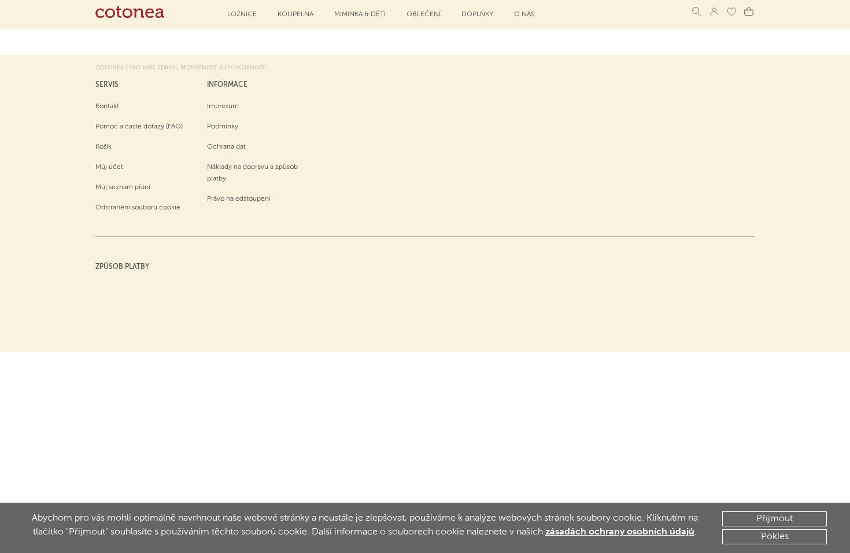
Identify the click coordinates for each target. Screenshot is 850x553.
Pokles (775, 536)
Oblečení (423, 14)
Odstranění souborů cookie (137, 207)
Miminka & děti (360, 14)
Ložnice (242, 14)
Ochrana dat (226, 146)
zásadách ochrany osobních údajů (619, 532)
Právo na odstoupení (239, 199)
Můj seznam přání (122, 187)
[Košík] (749, 11)
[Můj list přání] (731, 11)
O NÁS (524, 14)
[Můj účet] (714, 11)
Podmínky (222, 126)
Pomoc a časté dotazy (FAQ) (139, 126)
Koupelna (295, 14)
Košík (103, 146)
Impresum (223, 106)
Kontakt (107, 106)
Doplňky (477, 14)
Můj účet (109, 167)
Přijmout (774, 518)
